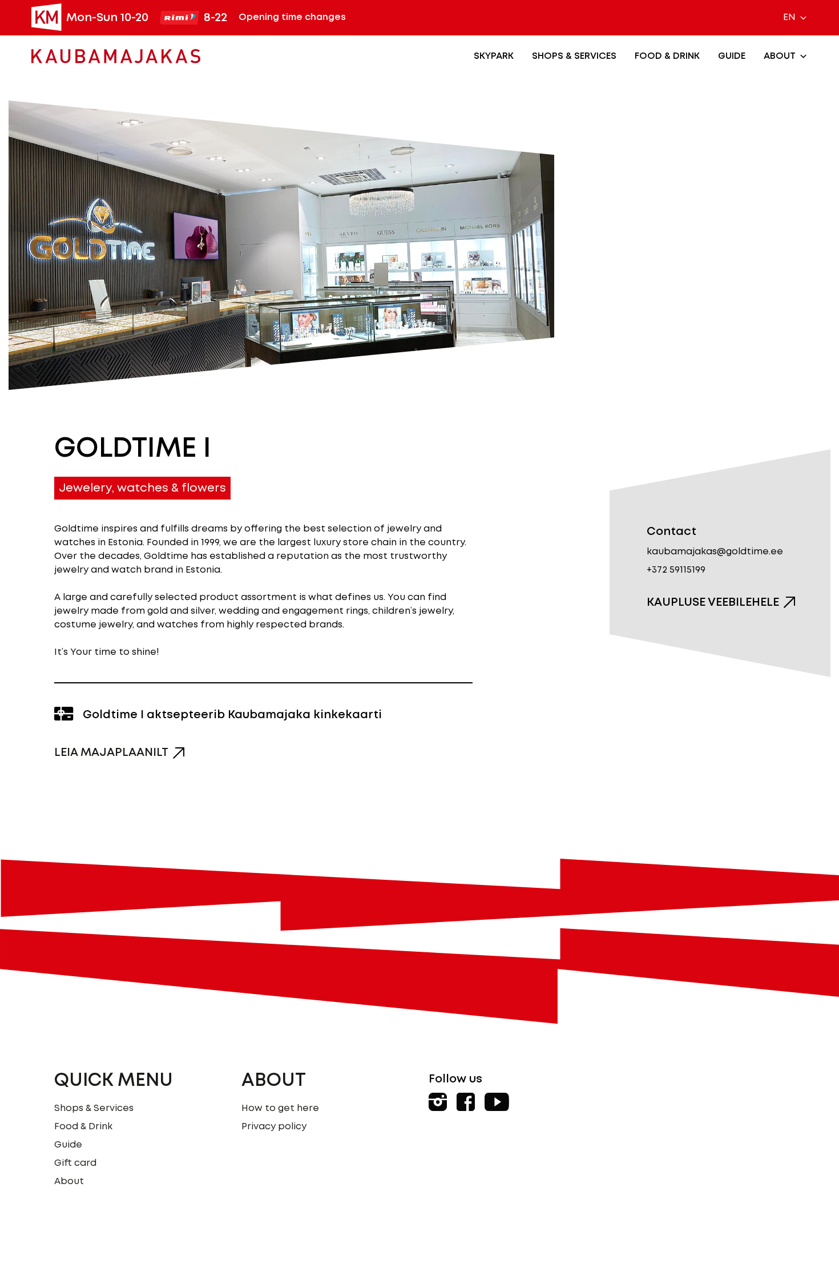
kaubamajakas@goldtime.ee (715, 552)
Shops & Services (574, 56)
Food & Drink (667, 56)
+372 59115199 (676, 570)
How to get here (280, 1108)
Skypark (494, 56)
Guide (731, 56)
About (780, 56)
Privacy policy (273, 1126)
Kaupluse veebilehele (713, 602)
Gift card (75, 1163)
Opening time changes (292, 17)
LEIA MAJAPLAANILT (111, 752)
